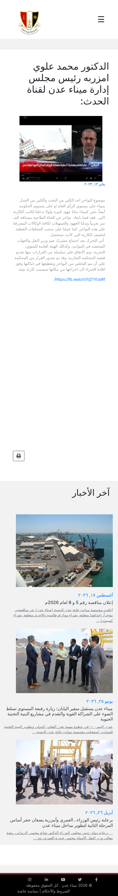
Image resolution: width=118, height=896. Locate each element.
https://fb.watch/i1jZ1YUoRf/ (79, 279)
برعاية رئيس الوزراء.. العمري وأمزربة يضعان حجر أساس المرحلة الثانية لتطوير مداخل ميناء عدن (61, 822)
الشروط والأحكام (56, 891)
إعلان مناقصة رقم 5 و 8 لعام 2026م (79, 602)
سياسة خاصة (27, 891)
